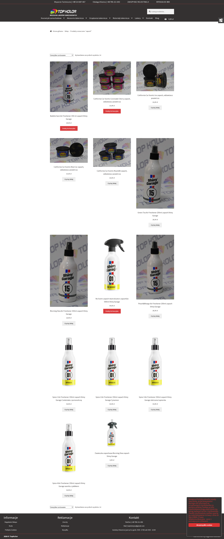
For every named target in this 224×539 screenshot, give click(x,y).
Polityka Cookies (11, 530)
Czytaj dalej (155, 108)
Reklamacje (65, 526)
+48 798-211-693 (137, 522)
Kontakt (149, 18)
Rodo (11, 526)
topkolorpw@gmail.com (136, 526)
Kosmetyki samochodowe (51, 18)
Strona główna (58, 31)
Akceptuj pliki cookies (204, 525)
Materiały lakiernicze (121, 18)
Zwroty (65, 522)
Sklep (67, 31)
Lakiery (138, 18)
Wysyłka (65, 530)
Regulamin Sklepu (11, 522)
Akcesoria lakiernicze (75, 18)
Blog (157, 18)
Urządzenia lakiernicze (98, 18)
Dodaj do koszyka (68, 128)
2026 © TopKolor (11, 536)
